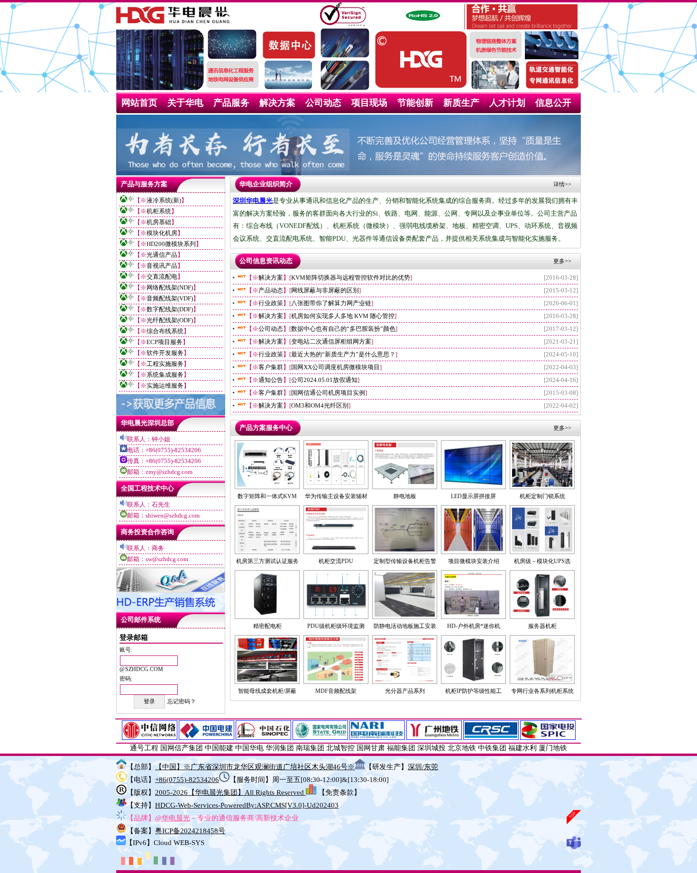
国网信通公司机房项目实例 (328, 393)
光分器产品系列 (405, 691)
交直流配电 (162, 276)
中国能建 (219, 748)
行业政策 (270, 303)
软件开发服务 (165, 352)
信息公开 (553, 103)
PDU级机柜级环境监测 (336, 626)
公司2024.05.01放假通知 (324, 380)
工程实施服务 (165, 363)
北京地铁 (462, 748)
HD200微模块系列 (171, 243)
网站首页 (139, 103)
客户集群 (270, 367)
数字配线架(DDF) (170, 309)
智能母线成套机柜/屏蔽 (267, 691)
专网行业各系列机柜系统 (542, 691)
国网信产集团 (181, 748)
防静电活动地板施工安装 (405, 626)
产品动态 (270, 290)
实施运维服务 (165, 385)
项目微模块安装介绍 (473, 561)
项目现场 (369, 103)
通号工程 (144, 748)
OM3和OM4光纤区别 (319, 405)
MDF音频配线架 (336, 691)
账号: (125, 649)
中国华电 (249, 748)
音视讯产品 (162, 265)
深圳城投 (431, 748)
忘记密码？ (181, 701)
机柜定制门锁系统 (542, 496)
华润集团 (280, 748)
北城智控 (340, 748)
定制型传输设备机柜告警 (405, 561)
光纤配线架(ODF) (170, 320)
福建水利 (522, 748)
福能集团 (401, 748)
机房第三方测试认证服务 (267, 561)
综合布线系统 (165, 331)
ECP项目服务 (165, 342)
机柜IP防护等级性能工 (473, 691)
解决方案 (277, 103)
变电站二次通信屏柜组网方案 (331, 341)
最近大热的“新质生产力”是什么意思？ (343, 354)
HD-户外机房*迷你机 (473, 626)
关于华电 (185, 103)
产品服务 (231, 103)
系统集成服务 (165, 374)
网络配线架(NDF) (170, 287)
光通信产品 (162, 254)
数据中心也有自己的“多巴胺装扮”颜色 (343, 329)
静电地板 (405, 496)
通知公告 (270, 380)
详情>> (562, 184)
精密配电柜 (267, 626)
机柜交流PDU (336, 561)
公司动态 (323, 103)
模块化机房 (162, 232)
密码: (125, 678)
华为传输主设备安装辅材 (336, 496)
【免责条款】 (339, 792)
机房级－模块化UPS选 (542, 561)
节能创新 (415, 103)
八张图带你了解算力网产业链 (331, 303)
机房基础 (159, 222)
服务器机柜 (542, 626)
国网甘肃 (371, 748)
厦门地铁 (553, 748)
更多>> (562, 261)
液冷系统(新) (164, 200)
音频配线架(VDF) (170, 298)
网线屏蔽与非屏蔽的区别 (325, 290)
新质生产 (461, 103)
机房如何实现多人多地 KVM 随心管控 (342, 316)
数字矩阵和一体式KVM (267, 496)
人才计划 (507, 103)
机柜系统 (159, 211)
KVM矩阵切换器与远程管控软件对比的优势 (350, 277)
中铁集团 (492, 748)
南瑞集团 (310, 748)
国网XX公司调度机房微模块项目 (335, 367)
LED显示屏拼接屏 (473, 496)
